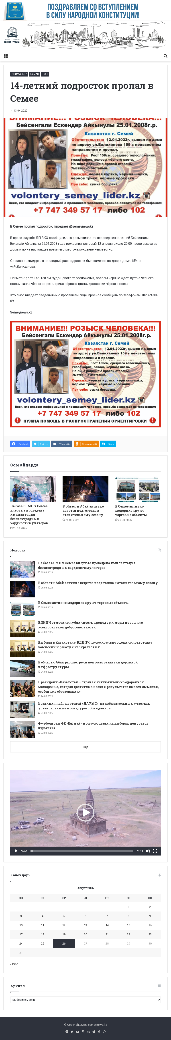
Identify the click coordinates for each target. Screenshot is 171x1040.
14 (107, 925)
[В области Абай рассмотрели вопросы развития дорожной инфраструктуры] (22, 668)
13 (85, 925)
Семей (34, 74)
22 (128, 934)
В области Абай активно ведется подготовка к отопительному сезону (83, 510)
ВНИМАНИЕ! (19, 74)
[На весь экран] (155, 851)
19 (63, 934)
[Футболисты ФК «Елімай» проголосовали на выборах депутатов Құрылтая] (22, 729)
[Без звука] (148, 851)
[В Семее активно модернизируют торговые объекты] (138, 489)
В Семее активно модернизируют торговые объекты (131, 510)
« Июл (14, 964)
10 (20, 925)
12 (63, 925)
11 (42, 925)
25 (42, 943)
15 (128, 925)
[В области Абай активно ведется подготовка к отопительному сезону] (85, 489)
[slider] (82, 851)
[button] (85, 813)
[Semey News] (85, 36)
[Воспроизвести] (16, 851)
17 (20, 934)
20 (85, 934)
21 (107, 934)
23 (150, 934)
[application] (85, 813)
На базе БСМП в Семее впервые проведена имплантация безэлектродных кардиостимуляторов (29, 514)
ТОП (45, 74)
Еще (85, 747)
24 (20, 943)
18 (42, 934)
